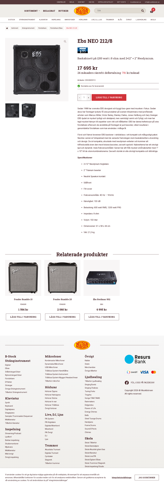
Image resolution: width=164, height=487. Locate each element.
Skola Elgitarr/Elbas (93, 460)
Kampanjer (61, 2)
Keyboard (9, 406)
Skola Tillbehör (91, 443)
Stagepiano (9, 413)
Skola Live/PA (90, 456)
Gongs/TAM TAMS (92, 398)
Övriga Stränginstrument (15, 389)
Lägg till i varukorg (109, 97)
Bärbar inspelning (12, 440)
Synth (7, 403)
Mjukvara (9, 447)
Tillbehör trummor (52, 463)
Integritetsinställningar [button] (122, 478)
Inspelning (56, 20)
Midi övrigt (9, 454)
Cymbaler (49, 456)
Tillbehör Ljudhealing (93, 381)
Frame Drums (90, 425)
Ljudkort (8, 437)
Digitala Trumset (51, 453)
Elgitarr (8, 365)
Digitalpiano (10, 409)
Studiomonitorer (11, 444)
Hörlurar (83, 20)
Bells (87, 415)
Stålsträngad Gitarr (12, 372)
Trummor (110, 20)
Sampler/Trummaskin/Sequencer (19, 416)
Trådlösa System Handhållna (56, 371)
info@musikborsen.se (152, 2)
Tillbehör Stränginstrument (16, 392)
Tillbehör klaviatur (12, 423)
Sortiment (31, 10)
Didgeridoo (89, 405)
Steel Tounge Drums (93, 419)
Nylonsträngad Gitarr (13, 375)
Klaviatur (43, 20)
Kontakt (81, 2)
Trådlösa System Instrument (56, 374)
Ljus (46, 439)
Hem (7, 28)
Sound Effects (90, 429)
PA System (49, 419)
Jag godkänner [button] (146, 477)
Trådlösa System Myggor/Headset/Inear (61, 378)
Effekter (8, 382)
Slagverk (48, 460)
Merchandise (90, 367)
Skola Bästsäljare (92, 446)
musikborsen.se (135, 2)
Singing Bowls (90, 385)
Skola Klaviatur (91, 453)
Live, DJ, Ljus (96, 20)
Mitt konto (121, 2)
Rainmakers (90, 402)
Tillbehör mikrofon (52, 381)
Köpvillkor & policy (105, 2)
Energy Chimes (91, 412)
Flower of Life (90, 408)
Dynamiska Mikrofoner (54, 364)
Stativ (87, 364)
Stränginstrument (27, 20)
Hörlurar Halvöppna (52, 395)
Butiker (63, 10)
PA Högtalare (50, 422)
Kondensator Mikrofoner (55, 360)
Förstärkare (42, 28)
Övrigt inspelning (12, 457)
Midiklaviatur (10, 420)
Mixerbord (49, 429)
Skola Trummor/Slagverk (95, 463)
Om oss (91, 2)
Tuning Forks (90, 391)
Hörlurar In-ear (51, 402)
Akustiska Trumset (52, 450)
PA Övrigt (49, 432)
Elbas (7, 368)
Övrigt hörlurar (51, 408)
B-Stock (11, 20)
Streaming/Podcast (13, 433)
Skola (71, 2)
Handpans (89, 422)
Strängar (8, 385)
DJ (46, 436)
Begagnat (49, 10)
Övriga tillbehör (91, 371)
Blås (120, 20)
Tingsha (88, 395)
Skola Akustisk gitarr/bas (95, 449)
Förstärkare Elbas (56, 28)
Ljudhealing (141, 20)
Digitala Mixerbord (52, 426)
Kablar (87, 360)
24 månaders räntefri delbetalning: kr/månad (108, 72)
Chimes (88, 432)
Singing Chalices (91, 388)
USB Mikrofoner (51, 367)
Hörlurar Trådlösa (52, 405)
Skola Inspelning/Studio (94, 466)
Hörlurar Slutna (51, 398)
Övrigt (129, 20)
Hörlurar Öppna (51, 391)
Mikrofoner (70, 20)
